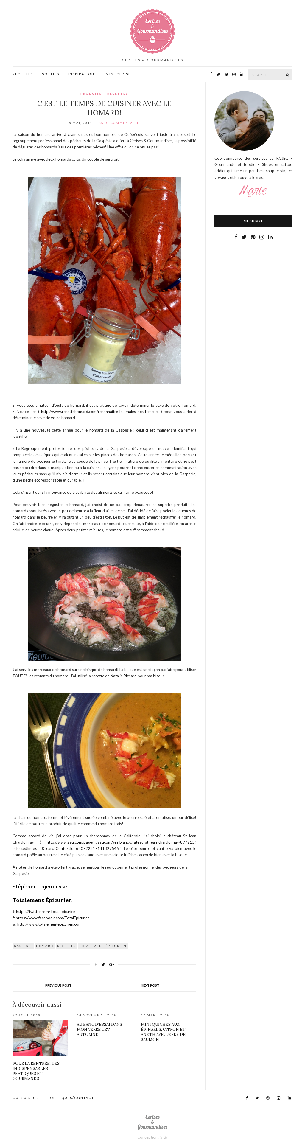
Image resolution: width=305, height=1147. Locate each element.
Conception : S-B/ (152, 1137)
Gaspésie (23, 946)
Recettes (23, 74)
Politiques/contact (71, 1098)
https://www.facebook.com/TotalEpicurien (53, 917)
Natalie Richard (124, 675)
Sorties (50, 74)
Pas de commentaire (118, 123)
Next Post (150, 985)
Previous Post (58, 985)
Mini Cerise (118, 74)
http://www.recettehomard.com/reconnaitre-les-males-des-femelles (100, 411)
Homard (44, 946)
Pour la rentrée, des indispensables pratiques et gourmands (36, 1071)
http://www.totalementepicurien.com (49, 924)
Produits (91, 93)
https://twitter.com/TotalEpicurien (45, 911)
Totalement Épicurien (103, 946)
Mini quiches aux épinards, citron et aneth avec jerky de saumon (163, 1032)
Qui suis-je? (26, 1098)
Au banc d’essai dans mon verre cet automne (99, 1029)
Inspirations (82, 74)
